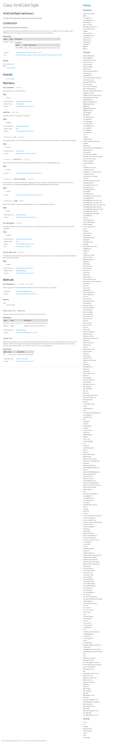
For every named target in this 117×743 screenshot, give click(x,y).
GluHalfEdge (87, 426)
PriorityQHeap (88, 441)
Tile (84, 629)
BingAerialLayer (88, 93)
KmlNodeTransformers (90, 27)
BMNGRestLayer (88, 110)
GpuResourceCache (89, 237)
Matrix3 (85, 452)
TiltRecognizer (88, 638)
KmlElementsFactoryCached (92, 281)
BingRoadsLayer (88, 99)
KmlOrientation (88, 342)
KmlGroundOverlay (89, 292)
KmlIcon (85, 296)
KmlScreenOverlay (89, 373)
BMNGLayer (86, 106)
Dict (84, 419)
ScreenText (86, 544)
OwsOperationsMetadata (91, 483)
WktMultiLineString (89, 678)
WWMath (85, 46)
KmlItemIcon (87, 303)
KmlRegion (86, 364)
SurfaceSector (88, 588)
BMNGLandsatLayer (89, 104)
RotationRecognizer (89, 537)
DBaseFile (86, 145)
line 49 (32, 131)
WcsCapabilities (88, 660)
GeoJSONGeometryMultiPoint (92, 207)
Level (85, 410)
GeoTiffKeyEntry (88, 220)
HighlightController (90, 246)
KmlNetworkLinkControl (91, 338)
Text (84, 614)
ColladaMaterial (88, 126)
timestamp (86, 737)
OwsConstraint (88, 476)
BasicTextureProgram (90, 86)
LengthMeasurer (88, 408)
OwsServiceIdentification (92, 485)
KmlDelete (86, 275)
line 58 (32, 244)
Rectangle (86, 529)
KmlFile (60, 31)
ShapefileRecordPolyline (91, 564)
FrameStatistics (88, 174)
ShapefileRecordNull (90, 557)
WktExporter (87, 42)
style (85, 733)
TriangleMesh (87, 643)
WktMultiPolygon (88, 682)
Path (84, 491)
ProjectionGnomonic (89, 518)
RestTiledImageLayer (90, 535)
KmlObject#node (21, 215)
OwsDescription (88, 478)
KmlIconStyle (87, 299)
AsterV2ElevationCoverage (92, 77)
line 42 (32, 106)
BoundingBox (87, 113)
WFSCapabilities (88, 669)
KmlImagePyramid (88, 301)
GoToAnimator (87, 233)
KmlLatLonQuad (88, 312)
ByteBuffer (86, 115)
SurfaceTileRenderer (90, 597)
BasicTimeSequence (89, 88)
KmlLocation (87, 325)
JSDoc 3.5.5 (20, 741)
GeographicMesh (88, 183)
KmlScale (86, 369)
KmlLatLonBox (87, 310)
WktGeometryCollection (91, 673)
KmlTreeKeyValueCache (90, 395)
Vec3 (84, 656)
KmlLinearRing (88, 314)
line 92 (34, 217)
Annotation (86, 69)
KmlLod (85, 327)
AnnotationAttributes (90, 71)
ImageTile (86, 250)
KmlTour (85, 391)
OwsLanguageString (89, 480)
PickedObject (87, 496)
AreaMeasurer (87, 73)
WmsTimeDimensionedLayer (91, 702)
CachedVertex (87, 417)
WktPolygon (86, 689)
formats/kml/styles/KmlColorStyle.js (27, 52)
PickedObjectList (89, 498)
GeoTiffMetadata (88, 222)
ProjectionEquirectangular (92, 516)
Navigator (86, 463)
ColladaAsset (87, 119)
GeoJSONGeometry (88, 198)
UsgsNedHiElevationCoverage (92, 651)
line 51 (40, 173)
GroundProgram (88, 242)
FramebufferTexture (89, 167)
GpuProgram (86, 235)
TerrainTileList (88, 610)
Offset (85, 470)
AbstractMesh (87, 64)
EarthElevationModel (90, 154)
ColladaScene (87, 132)
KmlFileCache (87, 24)
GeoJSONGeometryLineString (92, 202)
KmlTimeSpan (87, 386)
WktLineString (88, 675)
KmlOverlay (86, 345)
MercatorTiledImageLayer (91, 461)
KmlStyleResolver (89, 29)
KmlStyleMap (87, 378)
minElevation (87, 731)
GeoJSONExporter (88, 20)
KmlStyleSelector (89, 380)
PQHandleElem (87, 434)
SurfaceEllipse (88, 575)
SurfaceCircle (88, 572)
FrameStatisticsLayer (90, 176)
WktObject (86, 684)
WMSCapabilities (88, 695)
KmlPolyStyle (87, 358)
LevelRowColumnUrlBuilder (92, 413)
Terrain (85, 605)
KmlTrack (86, 393)
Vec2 (84, 653)
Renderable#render (22, 359)
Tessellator (87, 612)
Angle (85, 16)
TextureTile (87, 623)
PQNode (85, 437)
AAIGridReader (88, 58)
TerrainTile (87, 607)
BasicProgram (87, 84)
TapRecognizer (88, 601)
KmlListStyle (87, 323)
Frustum (85, 178)
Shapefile (86, 551)
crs (84, 724)
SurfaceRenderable (89, 586)
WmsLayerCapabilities (90, 699)
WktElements (87, 40)
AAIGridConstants (89, 13)
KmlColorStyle (88, 266)
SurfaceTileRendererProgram (92, 599)
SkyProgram (86, 566)
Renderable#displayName (24, 101)
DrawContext (12, 354)
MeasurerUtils (88, 33)
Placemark (86, 502)
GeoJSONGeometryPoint (90, 211)
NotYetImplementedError (91, 467)
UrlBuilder (86, 647)
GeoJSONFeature (88, 194)
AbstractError (88, 62)
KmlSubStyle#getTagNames (24, 291)
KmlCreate (86, 272)
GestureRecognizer (89, 226)
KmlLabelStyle (88, 305)
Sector (85, 546)
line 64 (40, 195)
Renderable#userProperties (24, 268)
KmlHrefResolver (88, 294)
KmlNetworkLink (88, 336)
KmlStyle (86, 375)
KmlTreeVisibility (89, 397)
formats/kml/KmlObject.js (24, 153)
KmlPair (85, 347)
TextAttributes (88, 616)
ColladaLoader (88, 123)
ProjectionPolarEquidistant (92, 522)
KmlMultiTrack (88, 334)
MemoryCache (87, 456)
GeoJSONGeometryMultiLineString (94, 205)
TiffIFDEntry (87, 627)
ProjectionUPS (88, 524)
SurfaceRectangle (89, 583)
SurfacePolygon (88, 579)
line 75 (32, 361)
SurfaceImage (87, 577)
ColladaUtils (87, 18)
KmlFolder (86, 288)
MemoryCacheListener (90, 459)
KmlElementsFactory (89, 279)
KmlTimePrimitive (89, 384)
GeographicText (88, 187)
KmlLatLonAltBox (88, 307)
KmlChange (86, 264)
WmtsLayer (86, 708)
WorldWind (86, 44)
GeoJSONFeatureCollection (92, 196)
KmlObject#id (20, 151)
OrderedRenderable (89, 474)
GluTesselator (88, 430)
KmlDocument (87, 277)
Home (87, 5)
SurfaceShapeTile (89, 592)
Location (86, 445)
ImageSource (87, 248)
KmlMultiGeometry (89, 332)
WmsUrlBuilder (88, 704)
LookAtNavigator (88, 448)
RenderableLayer (32, 345)
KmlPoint (86, 353)
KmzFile (85, 402)
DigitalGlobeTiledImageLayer (93, 148)
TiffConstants (88, 625)
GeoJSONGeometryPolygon (91, 213)
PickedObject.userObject (23, 246)
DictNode (86, 421)
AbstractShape (88, 67)
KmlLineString (88, 316)
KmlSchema (86, 371)
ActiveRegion (87, 415)
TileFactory (87, 636)
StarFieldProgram (89, 570)
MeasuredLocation (89, 454)
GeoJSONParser (88, 215)
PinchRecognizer (88, 500)
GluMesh (85, 428)
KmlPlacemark (87, 351)
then (84, 735)
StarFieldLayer (88, 568)
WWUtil (85, 48)
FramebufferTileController (92, 172)
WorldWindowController (91, 715)
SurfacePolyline (88, 581)
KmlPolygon (86, 356)
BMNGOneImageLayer (89, 108)
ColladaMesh (87, 128)
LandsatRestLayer (89, 404)
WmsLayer (86, 697)
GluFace (85, 424)
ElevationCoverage (89, 159)
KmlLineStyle (87, 318)
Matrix (85, 450)
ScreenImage (87, 542)
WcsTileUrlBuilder (89, 667)
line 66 (32, 273)
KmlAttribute (87, 257)
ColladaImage (87, 121)
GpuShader (86, 240)
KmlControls (18, 323)
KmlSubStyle (10, 79)
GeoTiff (85, 218)
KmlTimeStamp (87, 388)
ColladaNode (87, 130)
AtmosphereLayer (88, 80)
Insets (85, 253)
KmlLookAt (86, 329)
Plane (85, 507)
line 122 (34, 294)
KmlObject (86, 340)
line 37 (40, 52)
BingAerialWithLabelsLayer (92, 95)
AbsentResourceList (89, 60)
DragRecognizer (88, 150)
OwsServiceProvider (89, 487)
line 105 (34, 332)
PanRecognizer (88, 489)
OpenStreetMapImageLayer (91, 472)
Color (85, 134)
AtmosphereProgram (89, 82)
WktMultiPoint (88, 680)
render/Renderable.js (22, 106)
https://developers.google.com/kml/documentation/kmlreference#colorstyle (39, 55)
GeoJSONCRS (86, 191)
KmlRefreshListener (89, 360)
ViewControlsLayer (89, 658)
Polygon (85, 509)
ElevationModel (88, 163)
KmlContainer (87, 268)
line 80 (34, 153)
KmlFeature (86, 283)
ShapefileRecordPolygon (91, 561)
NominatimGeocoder (89, 465)
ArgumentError (11, 68)
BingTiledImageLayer (90, 102)
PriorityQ (86, 439)
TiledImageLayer (88, 634)
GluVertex (86, 432)
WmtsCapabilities (89, 706)
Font (84, 165)
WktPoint (86, 686)
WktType (85, 693)
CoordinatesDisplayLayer (91, 141)
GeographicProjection (90, 185)
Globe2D (85, 231)
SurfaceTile (87, 594)
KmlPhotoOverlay (88, 349)
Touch (85, 640)
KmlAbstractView (88, 255)
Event (85, 362)
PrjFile (85, 513)
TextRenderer (87, 618)
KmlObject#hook (21, 330)
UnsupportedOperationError (92, 645)
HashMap (85, 244)
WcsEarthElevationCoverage (92, 664)
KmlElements (87, 22)
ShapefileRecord (88, 553)
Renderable (86, 531)
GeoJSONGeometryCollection (92, 200)
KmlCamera (86, 261)
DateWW (85, 143)
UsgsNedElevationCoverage (92, 649)
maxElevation (87, 728)
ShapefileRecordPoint (90, 559)
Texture (85, 621)
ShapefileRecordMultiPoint (92, 555)
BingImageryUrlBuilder (91, 97)
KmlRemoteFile (88, 367)
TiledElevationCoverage (91, 632)
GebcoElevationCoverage (91, 180)
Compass (85, 137)
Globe (85, 229)
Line (84, 443)
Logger (85, 31)
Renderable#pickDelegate (24, 239)
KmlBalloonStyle (88, 259)
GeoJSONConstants (89, 189)
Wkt (84, 671)
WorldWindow (87, 713)
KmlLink (85, 321)
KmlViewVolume (88, 399)
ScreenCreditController (91, 540)
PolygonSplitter (88, 35)
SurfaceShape (87, 590)
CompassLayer (87, 139)
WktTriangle (87, 691)
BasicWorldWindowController (92, 91)
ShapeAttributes (88, 548)
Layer (85, 406)
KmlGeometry (87, 290)
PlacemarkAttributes (90, 505)
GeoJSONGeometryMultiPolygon (93, 209)
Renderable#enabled (22, 126)
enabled (85, 726)
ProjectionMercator (89, 520)
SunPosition (87, 38)
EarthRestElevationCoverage (92, 156)
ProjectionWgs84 (88, 526)
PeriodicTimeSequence (90, 494)
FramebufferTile (88, 169)
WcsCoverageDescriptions (91, 662)
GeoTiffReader (88, 224)
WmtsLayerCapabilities (91, 710)
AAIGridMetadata (88, 56)
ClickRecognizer (88, 117)
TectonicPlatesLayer (90, 603)
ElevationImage (88, 161)
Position (86, 511)
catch (85, 722)
